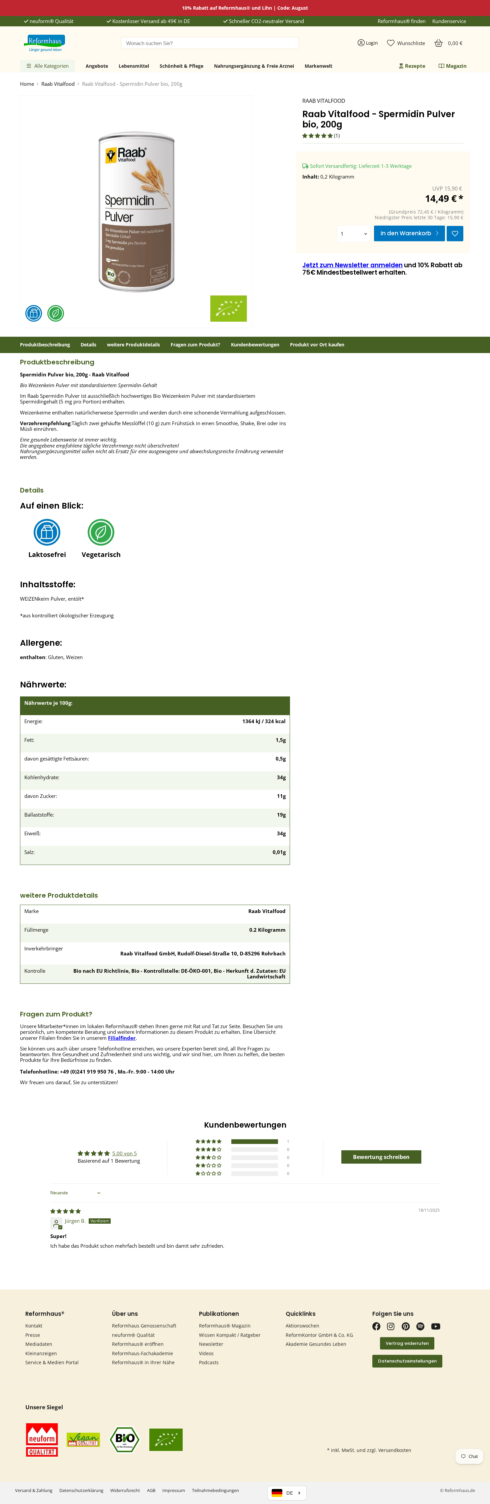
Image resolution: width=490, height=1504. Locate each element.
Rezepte (415, 65)
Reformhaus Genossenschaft (144, 1325)
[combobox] (210, 43)
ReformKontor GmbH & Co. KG (319, 1335)
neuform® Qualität (50, 21)
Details (88, 344)
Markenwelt (318, 66)
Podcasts (209, 1362)
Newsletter (211, 1344)
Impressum (173, 1490)
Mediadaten (38, 1344)
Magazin (456, 65)
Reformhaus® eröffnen (138, 1344)
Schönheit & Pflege (181, 66)
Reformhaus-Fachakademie (142, 1353)
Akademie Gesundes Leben (316, 1344)
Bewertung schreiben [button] (381, 1157)
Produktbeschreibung (45, 344)
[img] (65, 1211)
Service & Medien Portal (52, 1362)
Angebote (97, 66)
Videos (206, 1353)
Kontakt (33, 1325)
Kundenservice (449, 21)
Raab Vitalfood (58, 84)
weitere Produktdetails (133, 344)
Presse (32, 1335)
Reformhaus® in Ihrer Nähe (143, 1362)
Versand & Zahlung (33, 1490)
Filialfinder (122, 1037)
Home (27, 84)
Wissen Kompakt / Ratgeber (230, 1335)
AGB (151, 1490)
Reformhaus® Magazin (225, 1325)
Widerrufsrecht (125, 1490)
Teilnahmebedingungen (215, 1490)
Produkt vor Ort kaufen (317, 344)
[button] (318, 135)
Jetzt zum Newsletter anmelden (352, 265)
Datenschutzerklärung (81, 1490)
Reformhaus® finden (402, 21)
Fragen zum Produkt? (195, 344)
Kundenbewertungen (255, 344)
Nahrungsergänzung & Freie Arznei (254, 66)
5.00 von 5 (124, 1153)
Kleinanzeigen (41, 1353)
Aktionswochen (302, 1325)
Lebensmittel (134, 66)
